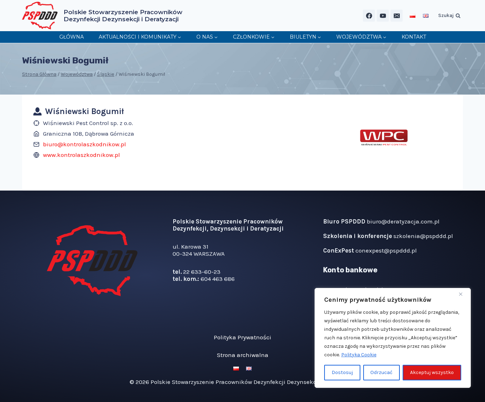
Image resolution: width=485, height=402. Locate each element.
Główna (71, 37)
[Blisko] (463, 294)
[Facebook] (369, 16)
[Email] (397, 16)
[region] (393, 338)
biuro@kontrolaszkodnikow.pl (84, 144)
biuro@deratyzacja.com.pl (403, 221)
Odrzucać (381, 372)
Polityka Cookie (358, 355)
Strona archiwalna (242, 354)
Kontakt (414, 37)
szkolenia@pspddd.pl (423, 235)
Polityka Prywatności (242, 337)
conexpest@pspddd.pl (386, 250)
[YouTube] (383, 16)
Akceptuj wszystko (432, 372)
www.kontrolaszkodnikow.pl (81, 154)
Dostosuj (342, 372)
